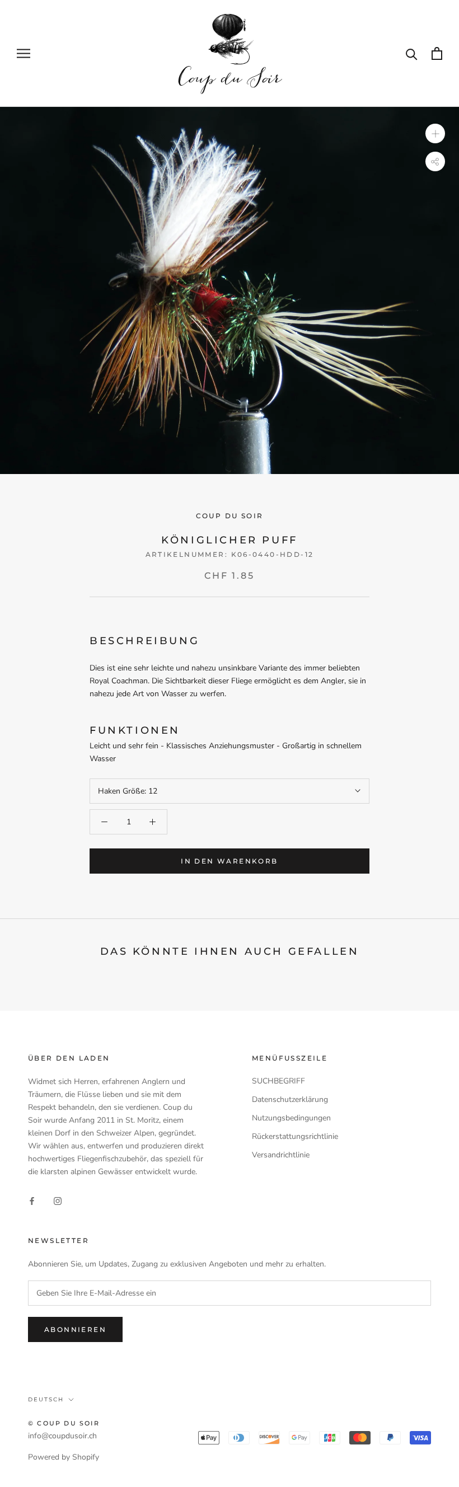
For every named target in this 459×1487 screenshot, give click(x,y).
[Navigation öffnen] (23, 53)
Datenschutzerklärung (290, 1099)
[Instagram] (58, 1200)
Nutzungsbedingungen (291, 1118)
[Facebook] (32, 1200)
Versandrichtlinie (281, 1155)
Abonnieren (75, 1329)
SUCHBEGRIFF (278, 1081)
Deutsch (46, 1399)
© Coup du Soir (64, 1423)
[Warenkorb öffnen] (437, 53)
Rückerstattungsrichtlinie (295, 1136)
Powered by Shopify (63, 1457)
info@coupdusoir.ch (62, 1435)
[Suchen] (412, 53)
